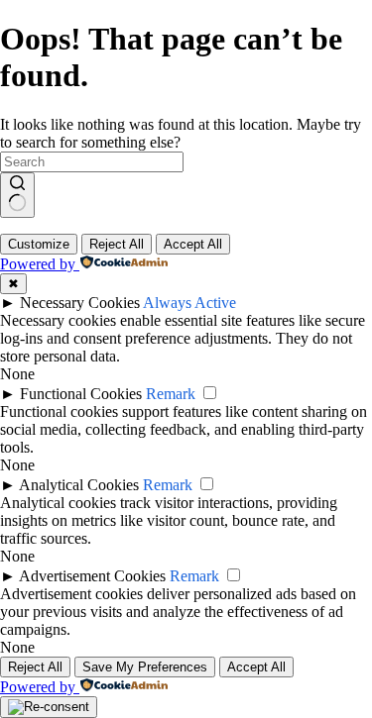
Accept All (193, 244)
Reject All (116, 244)
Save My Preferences (144, 667)
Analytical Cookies (79, 484)
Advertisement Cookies (92, 575)
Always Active (189, 302)
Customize (38, 244)
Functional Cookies (81, 393)
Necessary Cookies (80, 302)
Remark (170, 393)
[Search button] (17, 195)
